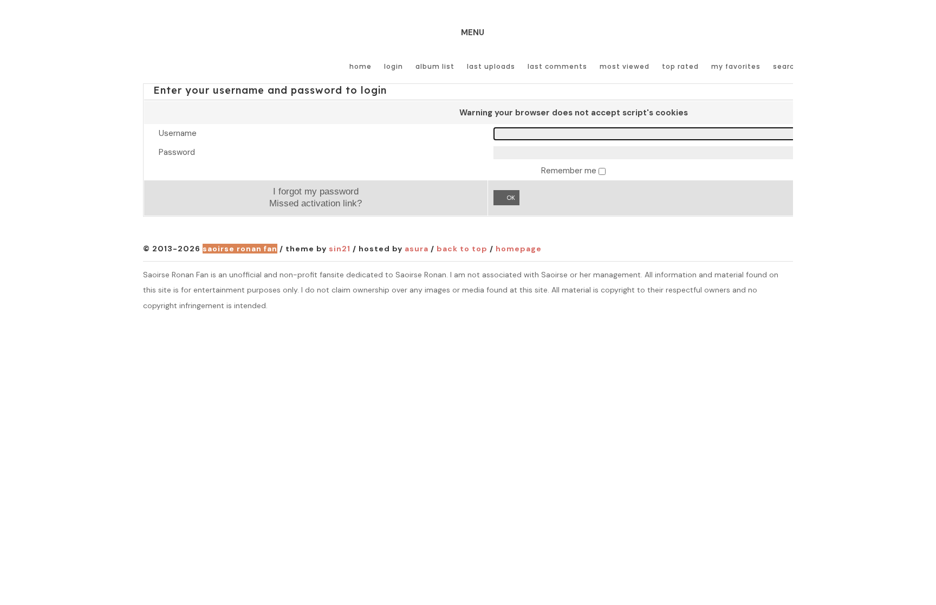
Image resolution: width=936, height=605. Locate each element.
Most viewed (624, 66)
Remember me (570, 170)
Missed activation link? (315, 203)
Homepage (519, 248)
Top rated (680, 66)
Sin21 (339, 248)
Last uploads (491, 66)
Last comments (557, 66)
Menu (472, 32)
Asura (416, 248)
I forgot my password (316, 191)
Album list (434, 66)
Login (393, 66)
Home (360, 66)
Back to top (462, 248)
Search (786, 66)
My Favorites (735, 66)
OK (511, 197)
